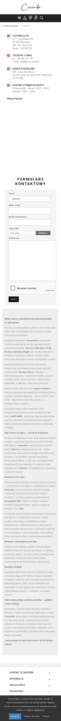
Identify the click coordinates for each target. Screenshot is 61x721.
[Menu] (19, 17)
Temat (11, 194)
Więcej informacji (32, 716)
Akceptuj (15, 716)
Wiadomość (14, 238)
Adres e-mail (14, 205)
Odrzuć (46, 716)
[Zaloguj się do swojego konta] (25, 17)
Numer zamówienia (17, 217)
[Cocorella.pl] (30, 7)
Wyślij (13, 299)
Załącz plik (13, 228)
